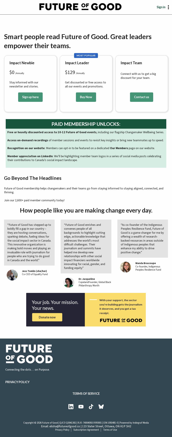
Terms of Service (86, 393)
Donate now (47, 317)
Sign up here (30, 97)
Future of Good (50, 423)
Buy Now (86, 97)
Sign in (161, 7)
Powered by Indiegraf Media (134, 423)
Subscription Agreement (86, 430)
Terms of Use (110, 430)
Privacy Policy (17, 382)
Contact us (141, 97)
